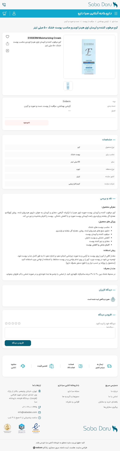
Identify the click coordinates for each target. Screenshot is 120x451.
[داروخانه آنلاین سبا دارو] (98, 4)
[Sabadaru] (95, 13)
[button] (7, 37)
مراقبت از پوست (88, 21)
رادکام (45, 447)
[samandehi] (7, 428)
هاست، (72, 447)
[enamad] (36, 429)
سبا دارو (115, 21)
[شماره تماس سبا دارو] (21, 4)
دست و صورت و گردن (71, 21)
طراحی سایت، (81, 447)
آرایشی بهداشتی (103, 21)
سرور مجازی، (53, 447)
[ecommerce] (21, 429)
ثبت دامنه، (64, 447)
